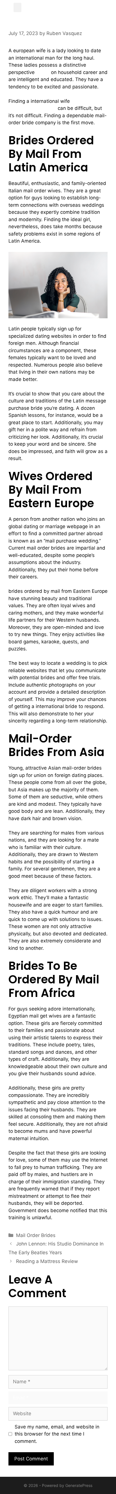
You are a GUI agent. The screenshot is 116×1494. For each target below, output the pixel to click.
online (43, 72)
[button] (17, 7)
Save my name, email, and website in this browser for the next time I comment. (57, 1434)
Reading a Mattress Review (47, 1261)
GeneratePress (78, 1485)
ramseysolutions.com (32, 108)
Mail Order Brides (35, 1235)
